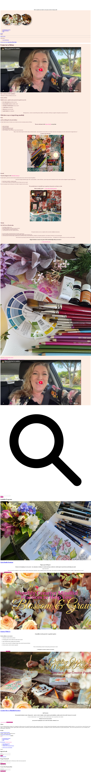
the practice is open (9, 722)
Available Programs (8, 742)
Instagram (2, 732)
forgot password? (3, 756)
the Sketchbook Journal (6, 29)
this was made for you (8, 572)
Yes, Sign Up (8, 651)
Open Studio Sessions (6, 562)
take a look (2, 572)
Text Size (2, 42)
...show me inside (3, 722)
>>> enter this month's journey (50, 188)
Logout (4, 36)
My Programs (2, 742)
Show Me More (3, 651)
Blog (3, 31)
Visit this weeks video (4, 359)
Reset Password (3, 763)
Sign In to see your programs (7, 747)
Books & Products (6, 30)
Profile (1, 36)
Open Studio (48, 124)
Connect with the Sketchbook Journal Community (16, 359)
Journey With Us (5, 631)
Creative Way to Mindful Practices (10, 710)
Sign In (1, 33)
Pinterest (5, 732)
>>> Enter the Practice (46, 241)
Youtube (8, 732)
